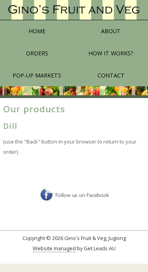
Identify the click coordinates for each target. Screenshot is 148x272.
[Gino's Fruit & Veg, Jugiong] (74, 10)
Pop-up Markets (37, 75)
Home (36, 31)
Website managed (54, 248)
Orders (37, 53)
